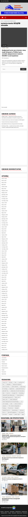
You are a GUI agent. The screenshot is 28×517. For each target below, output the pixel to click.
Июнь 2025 (4, 206)
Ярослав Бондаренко (12, 412)
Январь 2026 (4, 192)
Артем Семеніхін (14, 386)
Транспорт (4, 373)
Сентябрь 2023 (5, 249)
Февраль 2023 (5, 263)
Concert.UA (4, 382)
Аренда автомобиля (17, 384)
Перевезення (4, 363)
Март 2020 (4, 329)
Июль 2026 (4, 180)
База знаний (4, 107)
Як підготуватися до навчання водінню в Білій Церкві (13, 119)
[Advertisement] (14, 90)
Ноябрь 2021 (4, 293)
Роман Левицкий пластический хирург (10, 401)
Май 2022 (4, 281)
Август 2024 (4, 226)
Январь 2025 (4, 216)
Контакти (25, 512)
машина (10, 414)
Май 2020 (4, 325)
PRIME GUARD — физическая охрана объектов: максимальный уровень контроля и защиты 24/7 (14, 437)
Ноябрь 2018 (4, 349)
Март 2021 (4, 309)
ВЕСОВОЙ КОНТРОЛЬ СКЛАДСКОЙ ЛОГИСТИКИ (12, 123)
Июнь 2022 (4, 279)
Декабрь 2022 (5, 267)
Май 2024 (4, 232)
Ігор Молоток (21, 382)
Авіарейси (8, 384)
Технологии (10, 408)
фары (23, 414)
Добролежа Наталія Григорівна (17, 390)
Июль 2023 (4, 253)
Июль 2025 (4, 204)
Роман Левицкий (13, 399)
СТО (22, 401)
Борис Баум (22, 386)
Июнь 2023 (4, 255)
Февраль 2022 (5, 287)
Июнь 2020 (4, 323)
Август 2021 (4, 299)
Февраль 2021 (5, 311)
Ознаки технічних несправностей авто (10, 121)
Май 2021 (4, 305)
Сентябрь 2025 (5, 200)
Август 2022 (4, 275)
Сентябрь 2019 (5, 341)
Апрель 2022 (4, 283)
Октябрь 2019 (5, 339)
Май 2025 (4, 208)
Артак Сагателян (6, 386)
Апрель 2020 (4, 327)
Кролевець (21, 393)
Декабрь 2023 (5, 242)
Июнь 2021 (4, 303)
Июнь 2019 (4, 347)
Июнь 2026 (4, 182)
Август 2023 (4, 251)
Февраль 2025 (5, 214)
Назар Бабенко (20, 395)
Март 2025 (4, 212)
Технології (4, 371)
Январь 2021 (4, 313)
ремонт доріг (17, 414)
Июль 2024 (4, 228)
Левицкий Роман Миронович (8, 395)
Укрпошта (22, 410)
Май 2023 (4, 257)
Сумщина (4, 405)
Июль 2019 (4, 345)
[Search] (26, 17)
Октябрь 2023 (5, 247)
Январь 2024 (4, 240)
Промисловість (5, 367)
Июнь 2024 (4, 230)
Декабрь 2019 (5, 335)
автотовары (21, 412)
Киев (3, 393)
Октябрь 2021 (5, 295)
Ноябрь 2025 (4, 196)
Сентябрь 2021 (5, 297)
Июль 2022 (4, 277)
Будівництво (4, 359)
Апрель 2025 (4, 210)
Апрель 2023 (4, 259)
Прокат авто (4, 365)
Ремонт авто (5, 399)
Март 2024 (4, 236)
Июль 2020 (4, 321)
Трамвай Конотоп (6, 410)
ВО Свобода (4, 388)
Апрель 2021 (4, 307)
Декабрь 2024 (5, 218)
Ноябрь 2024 (4, 220)
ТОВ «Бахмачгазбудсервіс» (14, 405)
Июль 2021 (4, 301)
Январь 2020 (4, 333)
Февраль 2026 (5, 190)
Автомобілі (4, 357)
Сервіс (7, 47)
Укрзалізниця (15, 410)
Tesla (15, 382)
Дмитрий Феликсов (20, 388)
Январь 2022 (4, 289)
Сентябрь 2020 (5, 317)
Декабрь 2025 (5, 194)
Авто (3, 384)
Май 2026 (4, 184)
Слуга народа (5, 403)
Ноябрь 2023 (4, 244)
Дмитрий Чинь (5, 390)
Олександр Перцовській (7, 397)
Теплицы (4, 408)
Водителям (11, 388)
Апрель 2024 (4, 234)
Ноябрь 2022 (4, 269)
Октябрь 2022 (5, 271)
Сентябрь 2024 (5, 224)
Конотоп (8, 393)
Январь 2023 (4, 265)
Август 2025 (4, 202)
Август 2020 (4, 319)
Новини (3, 47)
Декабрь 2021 (5, 291)
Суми (11, 403)
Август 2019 (4, 343)
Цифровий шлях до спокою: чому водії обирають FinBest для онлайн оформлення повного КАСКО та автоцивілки (14, 53)
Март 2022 (4, 285)
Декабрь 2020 (5, 315)
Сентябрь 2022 (5, 273)
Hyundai (10, 382)
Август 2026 (4, 178)
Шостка (4, 412)
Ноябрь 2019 (4, 337)
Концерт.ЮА (14, 393)
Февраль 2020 (5, 331)
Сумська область (18, 403)
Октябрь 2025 (5, 198)
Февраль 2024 (5, 238)
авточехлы (4, 414)
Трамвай (17, 408)
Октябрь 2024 (5, 222)
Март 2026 (4, 188)
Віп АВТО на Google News (6, 507)
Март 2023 (4, 261)
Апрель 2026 (4, 186)
